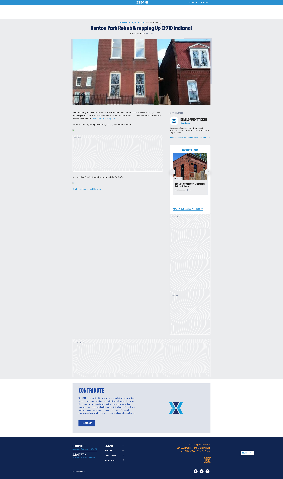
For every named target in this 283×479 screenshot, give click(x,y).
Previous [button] (171, 172)
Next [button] (208, 172)
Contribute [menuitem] (85, 447)
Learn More (87, 423)
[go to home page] (142, 2)
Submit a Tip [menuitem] (84, 455)
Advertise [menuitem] (109, 446)
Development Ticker (125, 23)
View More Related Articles (187, 209)
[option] (190, 174)
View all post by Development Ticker (188, 137)
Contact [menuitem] (108, 451)
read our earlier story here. (104, 118)
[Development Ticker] (174, 120)
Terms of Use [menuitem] (110, 455)
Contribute (193, 2)
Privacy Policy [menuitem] (110, 460)
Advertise (204, 2)
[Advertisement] (118, 154)
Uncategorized (139, 23)
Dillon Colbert (181, 190)
